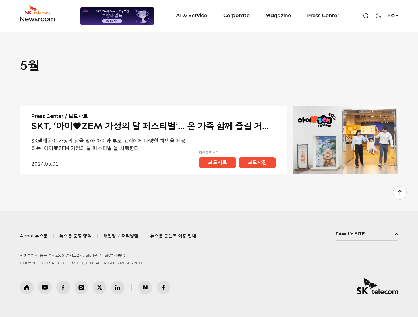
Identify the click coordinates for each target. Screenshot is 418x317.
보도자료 (217, 162)
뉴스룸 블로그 (145, 287)
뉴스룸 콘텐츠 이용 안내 (173, 236)
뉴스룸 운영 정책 (75, 236)
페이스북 (63, 287)
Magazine (278, 15)
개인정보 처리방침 (120, 236)
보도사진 (257, 162)
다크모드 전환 (378, 16)
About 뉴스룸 (34, 236)
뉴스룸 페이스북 (163, 287)
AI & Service (191, 15)
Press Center (323, 15)
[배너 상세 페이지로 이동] (117, 16)
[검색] (366, 16)
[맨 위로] (400, 193)
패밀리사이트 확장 (367, 234)
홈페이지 (27, 287)
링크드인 (118, 287)
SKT (38, 13)
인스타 (81, 287)
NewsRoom (37, 18)
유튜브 (45, 287)
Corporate (236, 15)
